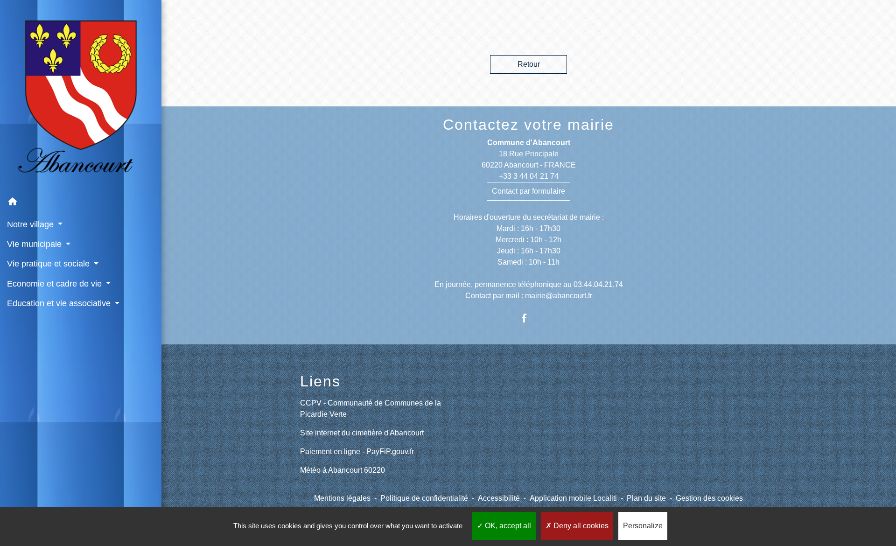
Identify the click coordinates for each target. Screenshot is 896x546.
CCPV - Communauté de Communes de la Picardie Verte (370, 408)
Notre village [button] (31, 224)
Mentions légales (342, 498)
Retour (529, 64)
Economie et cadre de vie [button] (55, 283)
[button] (80, 203)
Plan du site (646, 498)
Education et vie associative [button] (60, 303)
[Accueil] (80, 96)
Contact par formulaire (528, 191)
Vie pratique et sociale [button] (49, 263)
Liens (320, 381)
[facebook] (528, 318)
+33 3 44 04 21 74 (529, 176)
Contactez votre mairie (528, 124)
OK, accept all (507, 526)
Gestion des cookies (709, 498)
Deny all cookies (580, 526)
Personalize (643, 526)
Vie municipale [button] (35, 244)
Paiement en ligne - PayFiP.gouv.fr (357, 451)
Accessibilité (499, 498)
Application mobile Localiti (573, 498)
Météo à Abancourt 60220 (342, 470)
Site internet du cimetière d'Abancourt (362, 433)
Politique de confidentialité (424, 498)
